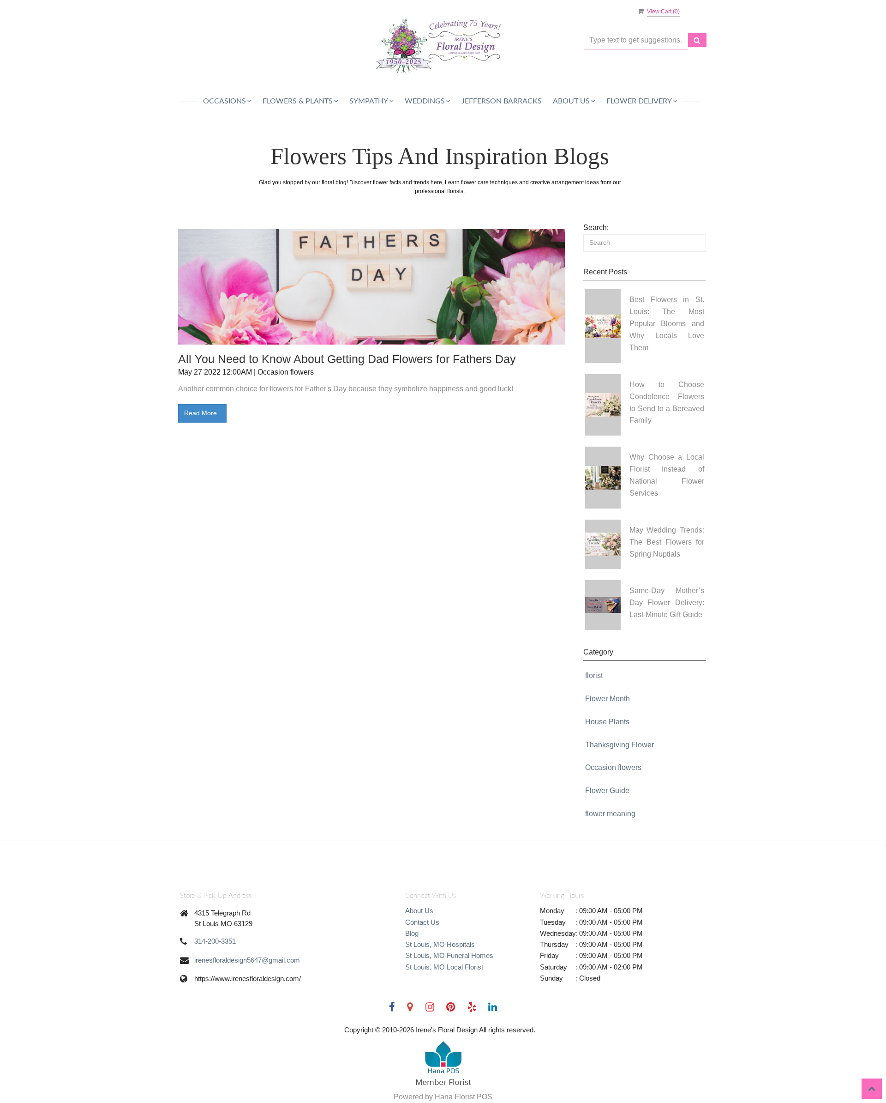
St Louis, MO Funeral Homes (449, 955)
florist (594, 675)
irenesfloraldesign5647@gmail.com (247, 960)
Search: (596, 227)
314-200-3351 (215, 941)
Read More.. (202, 413)
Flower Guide (607, 790)
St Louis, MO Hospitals (440, 944)
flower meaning (610, 814)
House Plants (607, 722)
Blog (412, 933)
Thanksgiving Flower (619, 745)
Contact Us (422, 922)
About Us (419, 911)
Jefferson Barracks (501, 101)
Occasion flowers (613, 767)
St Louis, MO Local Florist (444, 967)
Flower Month (607, 699)
